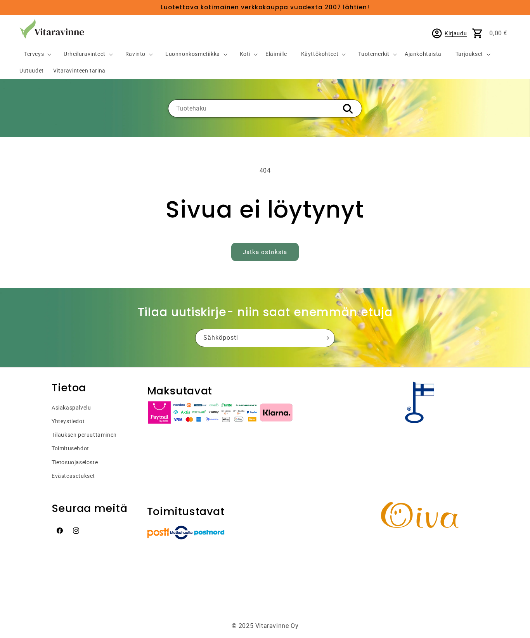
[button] (34, 54)
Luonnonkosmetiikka (192, 54)
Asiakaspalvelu (71, 408)
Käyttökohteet (320, 54)
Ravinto (135, 54)
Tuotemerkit (374, 54)
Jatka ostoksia (265, 252)
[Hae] (347, 109)
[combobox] (265, 108)
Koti (245, 54)
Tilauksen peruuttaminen (84, 435)
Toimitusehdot (70, 448)
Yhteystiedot (68, 421)
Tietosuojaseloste (75, 462)
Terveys (34, 54)
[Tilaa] (325, 338)
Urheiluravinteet (85, 54)
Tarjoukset (469, 54)
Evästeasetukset (73, 476)
